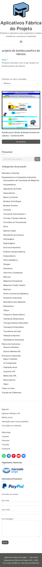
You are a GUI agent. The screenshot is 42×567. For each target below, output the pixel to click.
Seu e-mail (6, 510)
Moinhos (7, 289)
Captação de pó (10, 367)
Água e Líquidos (10, 359)
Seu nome (5, 500)
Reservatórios (9, 380)
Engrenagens (9, 243)
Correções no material (11, 425)
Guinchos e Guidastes (13, 273)
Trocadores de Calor (12, 331)
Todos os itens (8, 388)
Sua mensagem (7, 519)
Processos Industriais (11, 356)
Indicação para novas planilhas (15, 421)
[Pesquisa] (37, 159)
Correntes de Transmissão (14, 222)
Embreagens (8, 239)
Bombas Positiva (10, 205)
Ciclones (7, 210)
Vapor (6, 384)
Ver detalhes (21, 142)
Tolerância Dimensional (13, 319)
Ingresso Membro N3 (11, 413)
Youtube (5, 444)
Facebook (6, 449)
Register (5, 409)
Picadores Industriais (12, 298)
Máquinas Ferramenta (12, 281)
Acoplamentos (9, 184)
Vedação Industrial (11, 335)
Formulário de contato (10, 494)
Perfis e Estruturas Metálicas (16, 293)
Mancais (7, 277)
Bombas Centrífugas (12, 201)
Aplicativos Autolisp (10, 173)
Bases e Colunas (10, 197)
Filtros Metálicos (10, 260)
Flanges (6, 264)
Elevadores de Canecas (13, 235)
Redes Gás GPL (10, 376)
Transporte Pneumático (13, 327)
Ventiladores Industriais (13, 340)
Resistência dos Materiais (14, 302)
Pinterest (5, 440)
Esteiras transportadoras (14, 252)
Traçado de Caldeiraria (11, 392)
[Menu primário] (21, 41)
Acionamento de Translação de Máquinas (21, 180)
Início (4, 59)
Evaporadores (9, 256)
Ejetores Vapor (9, 231)
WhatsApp (6, 432)
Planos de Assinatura (11, 344)
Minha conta (7, 417)
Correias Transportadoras (14, 218)
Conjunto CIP (9, 371)
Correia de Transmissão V (14, 214)
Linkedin (5, 436)
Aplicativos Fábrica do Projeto (15, 557)
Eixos (5, 226)
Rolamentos (8, 306)
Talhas (6, 310)
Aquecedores (9, 193)
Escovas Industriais (11, 247)
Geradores (7, 268)
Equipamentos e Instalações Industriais (19, 177)
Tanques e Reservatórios (14, 314)
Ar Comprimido (9, 363)
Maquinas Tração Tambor (14, 285)
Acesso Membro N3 (11, 351)
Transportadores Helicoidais (15, 323)
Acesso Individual (11, 347)
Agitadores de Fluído (12, 189)
